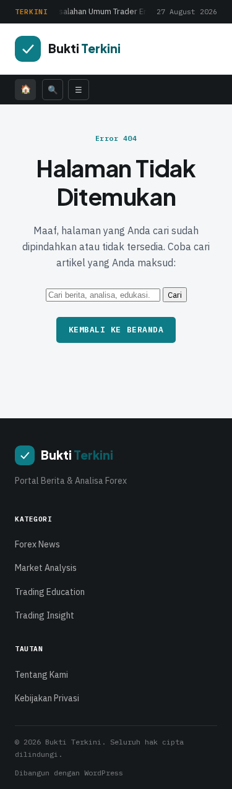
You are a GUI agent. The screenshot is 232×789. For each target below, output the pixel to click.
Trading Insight (44, 615)
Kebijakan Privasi (47, 698)
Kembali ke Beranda (116, 329)
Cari (175, 294)
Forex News (37, 544)
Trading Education (50, 591)
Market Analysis (46, 567)
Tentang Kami (41, 674)
